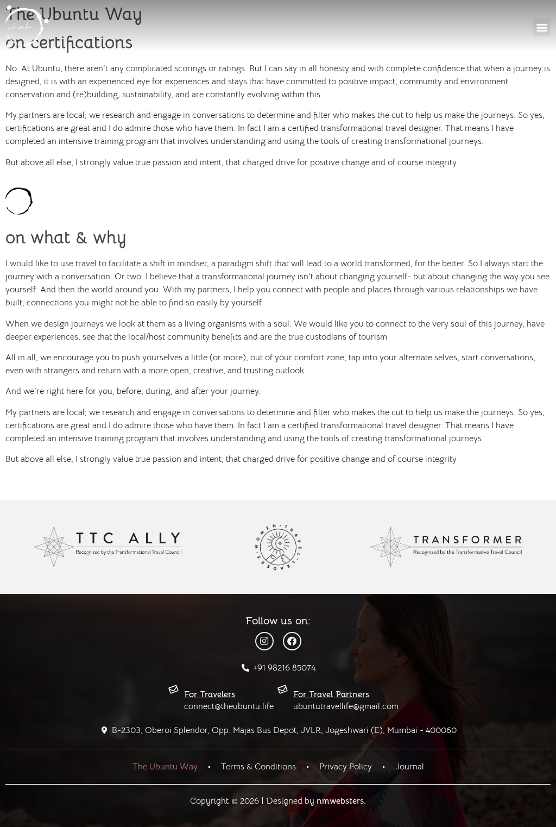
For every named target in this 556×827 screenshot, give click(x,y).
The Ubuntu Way (165, 766)
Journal (409, 766)
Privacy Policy (345, 766)
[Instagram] (264, 641)
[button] (542, 27)
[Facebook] (292, 641)
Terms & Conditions (258, 766)
